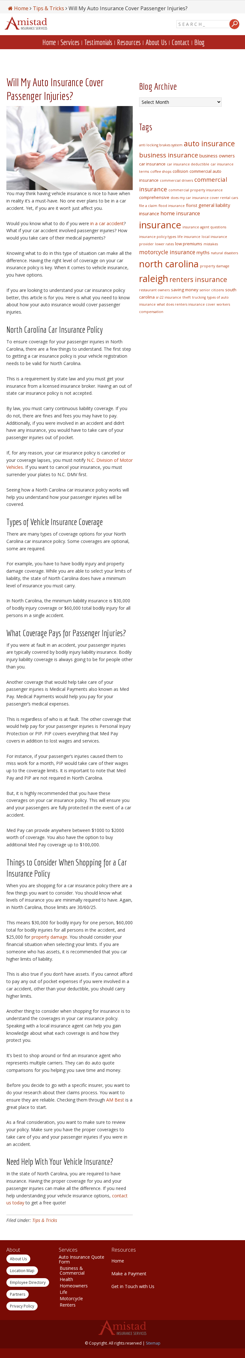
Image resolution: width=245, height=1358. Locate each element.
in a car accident (107, 223)
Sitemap (153, 1343)
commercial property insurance (195, 190)
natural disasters (224, 253)
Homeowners (74, 1286)
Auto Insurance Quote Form (81, 1259)
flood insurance (172, 205)
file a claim (148, 205)
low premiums (188, 244)
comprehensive (154, 197)
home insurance (180, 213)
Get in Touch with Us (132, 1286)
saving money (184, 290)
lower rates (164, 244)
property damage (49, 937)
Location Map (22, 1270)
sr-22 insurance (168, 297)
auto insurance (209, 143)
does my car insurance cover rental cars (204, 197)
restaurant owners (154, 290)
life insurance (188, 236)
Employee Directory (28, 1282)
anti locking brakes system (160, 145)
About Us (18, 1259)
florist (191, 205)
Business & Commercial (72, 1270)
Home (117, 1261)
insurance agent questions (204, 227)
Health (66, 1279)
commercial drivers (176, 180)
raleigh (153, 278)
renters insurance (198, 279)
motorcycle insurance (167, 252)
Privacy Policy (22, 1306)
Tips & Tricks (44, 1220)
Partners (17, 1294)
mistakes (211, 244)
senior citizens (212, 290)
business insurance (168, 154)
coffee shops (160, 171)
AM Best (115, 1100)
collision (180, 171)
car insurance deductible (188, 164)
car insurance (152, 164)
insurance (160, 224)
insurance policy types (157, 236)
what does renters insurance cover (186, 304)
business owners (217, 155)
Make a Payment (128, 1273)
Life (63, 1292)
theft (186, 297)
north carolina (169, 264)
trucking (199, 297)
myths (203, 252)
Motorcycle (71, 1298)
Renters (68, 1305)
